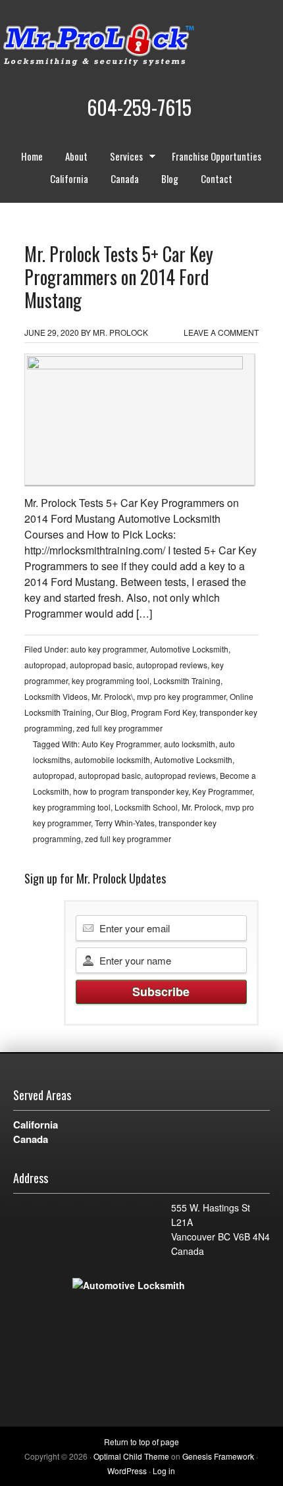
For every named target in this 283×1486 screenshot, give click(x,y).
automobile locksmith (112, 759)
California (69, 178)
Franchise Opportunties (216, 156)
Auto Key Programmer (121, 743)
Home (32, 156)
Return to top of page (141, 1441)
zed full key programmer (119, 727)
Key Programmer (222, 791)
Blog (169, 178)
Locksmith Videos (56, 696)
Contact (216, 178)
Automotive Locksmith (189, 648)
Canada (125, 178)
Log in (164, 1470)
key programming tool (110, 680)
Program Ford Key (163, 712)
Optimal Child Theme (131, 1456)
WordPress (127, 1470)
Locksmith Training (186, 680)
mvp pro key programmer (181, 696)
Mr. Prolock (125, 46)
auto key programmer (108, 648)
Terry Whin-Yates (125, 822)
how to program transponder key (130, 791)
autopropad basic (101, 664)
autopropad (45, 664)
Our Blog (111, 712)
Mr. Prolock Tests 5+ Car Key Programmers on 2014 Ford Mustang (118, 276)
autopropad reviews (171, 664)
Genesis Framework (218, 1456)
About (76, 156)
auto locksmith (189, 743)
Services (121, 158)
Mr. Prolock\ (112, 696)
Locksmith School (146, 806)
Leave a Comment (221, 332)
